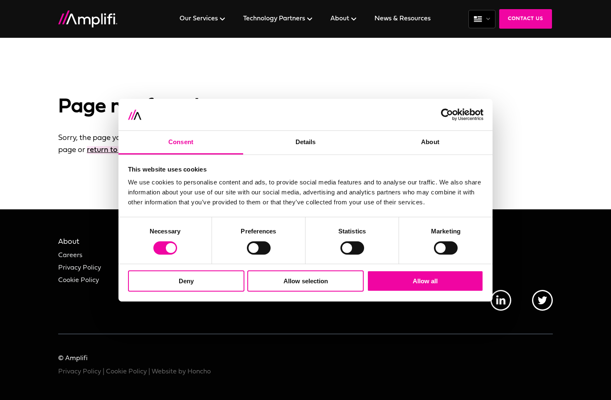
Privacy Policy (79, 268)
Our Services (199, 18)
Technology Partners (275, 18)
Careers (70, 255)
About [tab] (430, 141)
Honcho (199, 371)
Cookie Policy (78, 280)
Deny (186, 281)
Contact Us (525, 18)
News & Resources (402, 18)
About (340, 18)
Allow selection (305, 281)
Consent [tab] (180, 141)
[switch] (259, 248)
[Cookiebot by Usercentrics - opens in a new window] (447, 114)
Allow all (425, 281)
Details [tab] (306, 141)
